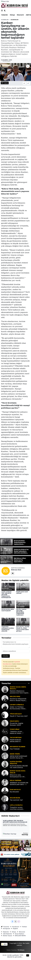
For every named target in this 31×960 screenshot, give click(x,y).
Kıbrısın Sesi (16, 570)
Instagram (6, 928)
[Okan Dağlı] (4, 723)
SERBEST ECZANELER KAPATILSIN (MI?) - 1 (19, 783)
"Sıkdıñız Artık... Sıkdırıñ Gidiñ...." (17, 732)
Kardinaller (14, 792)
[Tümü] (29, 683)
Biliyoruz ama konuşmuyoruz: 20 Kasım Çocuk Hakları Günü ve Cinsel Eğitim (18, 776)
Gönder (6, 656)
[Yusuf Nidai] (4, 731)
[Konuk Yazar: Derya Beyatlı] (4, 689)
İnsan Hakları (19, 934)
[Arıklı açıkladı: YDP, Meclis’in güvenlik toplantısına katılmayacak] (8, 587)
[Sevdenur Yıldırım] (4, 747)
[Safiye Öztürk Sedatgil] (4, 764)
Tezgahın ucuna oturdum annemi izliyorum (16, 808)
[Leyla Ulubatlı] (4, 807)
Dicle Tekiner (15, 780)
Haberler (4, 15)
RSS (5, 944)
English (15, 928)
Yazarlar (6, 926)
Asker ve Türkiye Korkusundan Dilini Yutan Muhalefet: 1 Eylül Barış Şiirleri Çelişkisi (19, 708)
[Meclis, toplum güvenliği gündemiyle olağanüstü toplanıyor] (23, 604)
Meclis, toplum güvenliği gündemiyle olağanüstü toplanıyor (21, 612)
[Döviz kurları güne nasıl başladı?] (8, 604)
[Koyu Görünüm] (5, 10)
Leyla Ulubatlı (16, 805)
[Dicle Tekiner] (4, 782)
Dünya (12, 15)
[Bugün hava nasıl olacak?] (23, 587)
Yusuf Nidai (14, 729)
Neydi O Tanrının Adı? (19, 716)
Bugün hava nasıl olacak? (22, 592)
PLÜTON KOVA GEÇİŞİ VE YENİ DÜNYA (19, 766)
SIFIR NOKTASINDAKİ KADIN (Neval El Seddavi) (18, 757)
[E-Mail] (12, 573)
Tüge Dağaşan (16, 714)
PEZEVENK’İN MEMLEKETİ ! (15, 740)
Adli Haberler (7, 934)
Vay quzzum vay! (16, 800)
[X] (15, 921)
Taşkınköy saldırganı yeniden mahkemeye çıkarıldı (7, 629)
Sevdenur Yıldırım (17, 746)
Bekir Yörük (15, 754)
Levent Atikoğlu (17, 704)
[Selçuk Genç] (4, 698)
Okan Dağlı (14, 721)
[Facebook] (12, 921)
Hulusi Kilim (15, 798)
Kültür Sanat (7, 935)
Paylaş (5, 83)
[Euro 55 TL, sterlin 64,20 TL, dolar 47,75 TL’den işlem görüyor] (23, 621)
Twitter (24, 926)
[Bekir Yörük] (4, 756)
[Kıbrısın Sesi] (14, 6)
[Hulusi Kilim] (4, 799)
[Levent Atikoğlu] (4, 706)
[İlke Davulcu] (4, 790)
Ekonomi (20, 15)
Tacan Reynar (15, 737)
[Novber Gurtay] (9, 834)
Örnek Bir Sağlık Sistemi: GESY (16, 724)
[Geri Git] (5, 1)
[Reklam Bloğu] (15, 845)
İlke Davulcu (15, 789)
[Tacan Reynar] (4, 739)
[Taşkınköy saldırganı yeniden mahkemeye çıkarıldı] (8, 621)
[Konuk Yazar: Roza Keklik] (4, 773)
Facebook (15, 926)
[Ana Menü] (2, 10)
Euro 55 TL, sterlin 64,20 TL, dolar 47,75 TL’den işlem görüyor (22, 629)
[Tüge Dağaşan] (4, 715)
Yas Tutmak (15, 749)
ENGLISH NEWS (20, 935)
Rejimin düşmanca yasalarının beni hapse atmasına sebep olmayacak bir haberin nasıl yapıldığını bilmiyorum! (19, 692)
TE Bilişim (20, 950)
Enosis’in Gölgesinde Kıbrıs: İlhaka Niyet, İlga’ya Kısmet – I (18, 699)
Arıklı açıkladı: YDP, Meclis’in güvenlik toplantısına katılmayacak (6, 594)
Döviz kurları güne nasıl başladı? (7, 609)
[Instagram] (18, 921)
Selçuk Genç (15, 696)
